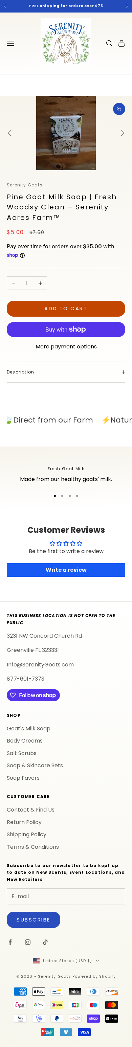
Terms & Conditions (33, 847)
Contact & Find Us (30, 810)
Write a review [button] (66, 570)
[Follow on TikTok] (45, 942)
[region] (66, 470)
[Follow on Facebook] (10, 942)
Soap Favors (23, 778)
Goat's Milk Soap (28, 728)
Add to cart (65, 308)
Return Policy (24, 822)
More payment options (66, 346)
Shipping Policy (26, 834)
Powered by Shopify (94, 976)
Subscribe (33, 919)
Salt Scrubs (22, 753)
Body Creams (25, 741)
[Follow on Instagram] (27, 942)
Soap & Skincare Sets (35, 765)
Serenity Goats (25, 185)
